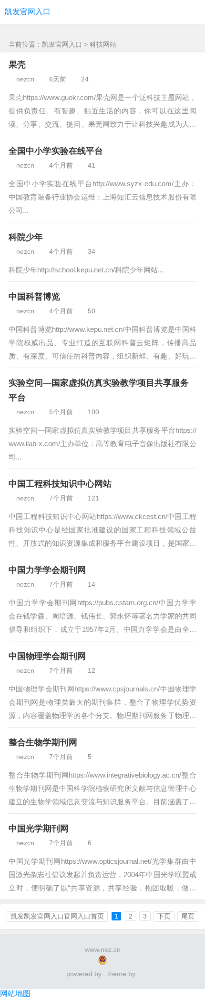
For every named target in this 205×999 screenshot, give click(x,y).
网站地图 (15, 993)
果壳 (17, 65)
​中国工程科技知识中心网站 (60, 484)
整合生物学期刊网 (43, 742)
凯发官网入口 (28, 12)
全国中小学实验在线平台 (56, 151)
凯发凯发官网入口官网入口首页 (57, 916)
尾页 (188, 916)
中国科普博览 (34, 296)
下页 (164, 916)
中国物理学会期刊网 (47, 656)
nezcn (25, 79)
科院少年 (26, 237)
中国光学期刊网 (39, 828)
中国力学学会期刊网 (47, 570)
